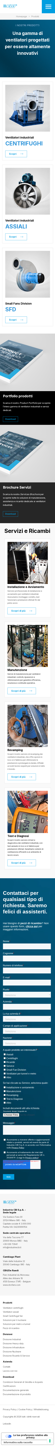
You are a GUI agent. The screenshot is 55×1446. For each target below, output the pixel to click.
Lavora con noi (10, 1371)
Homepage (21, 16)
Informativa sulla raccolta (18, 1442)
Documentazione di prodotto (17, 1394)
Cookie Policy (25, 1409)
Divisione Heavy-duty (13, 1343)
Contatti (6, 1366)
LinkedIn (7, 1423)
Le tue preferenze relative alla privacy (30, 1436)
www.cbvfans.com (11, 1285)
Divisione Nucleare (12, 1351)
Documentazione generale (16, 1390)
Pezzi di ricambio (11, 1328)
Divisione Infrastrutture (13, 1347)
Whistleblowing (41, 1409)
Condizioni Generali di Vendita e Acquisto (23, 1382)
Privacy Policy (10, 1409)
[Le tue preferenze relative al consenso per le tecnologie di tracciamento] (50, 1441)
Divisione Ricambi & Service (16, 1355)
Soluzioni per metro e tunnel (16, 1324)
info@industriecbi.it (12, 1247)
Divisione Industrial (12, 1339)
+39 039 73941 (10, 1244)
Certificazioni (9, 1386)
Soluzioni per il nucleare (14, 1320)
